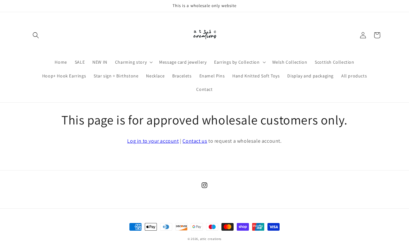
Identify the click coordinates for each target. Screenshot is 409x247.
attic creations (211, 239)
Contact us (194, 141)
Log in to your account (153, 141)
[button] (36, 35)
